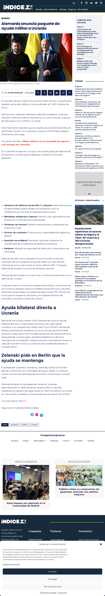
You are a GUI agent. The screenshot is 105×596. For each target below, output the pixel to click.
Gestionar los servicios (11, 564)
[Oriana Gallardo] (3, 92)
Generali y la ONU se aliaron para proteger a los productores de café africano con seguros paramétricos (88, 139)
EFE (24, 401)
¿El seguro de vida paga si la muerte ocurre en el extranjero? (89, 156)
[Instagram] (86, 3)
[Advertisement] (36, 182)
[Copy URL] (69, 92)
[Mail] (96, 3)
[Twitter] (101, 3)
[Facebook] (81, 3)
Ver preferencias (52, 586)
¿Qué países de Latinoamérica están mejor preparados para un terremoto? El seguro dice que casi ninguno (87, 34)
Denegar (52, 579)
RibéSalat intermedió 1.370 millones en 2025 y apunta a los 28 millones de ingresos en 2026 (89, 165)
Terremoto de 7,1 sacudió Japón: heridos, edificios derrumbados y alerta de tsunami (86, 265)
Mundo (5, 18)
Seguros (80, 27)
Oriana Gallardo (15, 93)
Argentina (79, 286)
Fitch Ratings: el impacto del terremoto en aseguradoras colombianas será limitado (87, 50)
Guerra (24, 425)
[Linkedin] (91, 3)
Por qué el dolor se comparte (88, 148)
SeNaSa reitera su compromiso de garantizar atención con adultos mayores (79, 492)
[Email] (63, 92)
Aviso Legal (62, 592)
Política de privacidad (48, 592)
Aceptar (52, 571)
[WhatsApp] (50, 92)
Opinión (78, 146)
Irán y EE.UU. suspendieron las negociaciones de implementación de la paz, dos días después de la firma (89, 293)
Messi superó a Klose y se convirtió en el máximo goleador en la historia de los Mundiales (88, 279)
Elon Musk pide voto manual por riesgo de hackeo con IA (88, 253)
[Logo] (17, 7)
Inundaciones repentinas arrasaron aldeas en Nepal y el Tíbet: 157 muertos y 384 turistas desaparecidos (89, 126)
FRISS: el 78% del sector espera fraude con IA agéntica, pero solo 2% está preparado (87, 65)
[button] (101, 544)
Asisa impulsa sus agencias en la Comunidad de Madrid (26, 504)
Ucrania (34, 425)
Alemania (14, 425)
